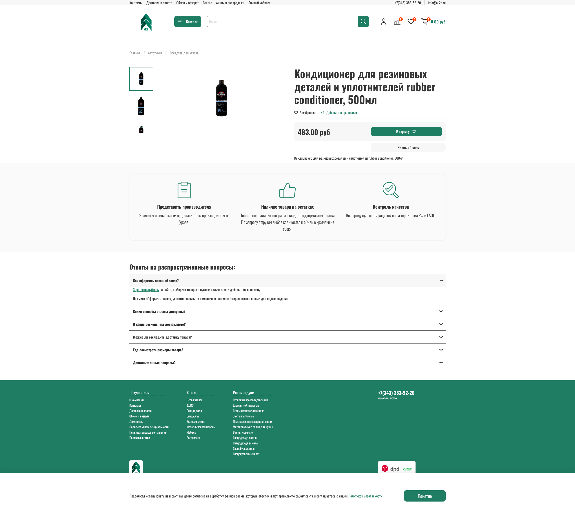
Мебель (191, 432)
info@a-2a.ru (437, 2)
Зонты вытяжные (243, 416)
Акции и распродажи (230, 2)
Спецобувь (193, 416)
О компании (136, 399)
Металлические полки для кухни (253, 426)
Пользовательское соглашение (147, 432)
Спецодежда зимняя (245, 443)
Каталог (191, 21)
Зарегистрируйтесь (146, 289)
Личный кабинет (259, 2)
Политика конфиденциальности (149, 426)
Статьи (207, 2)
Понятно (425, 496)
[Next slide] (141, 127)
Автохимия (155, 53)
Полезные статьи (139, 437)
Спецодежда (194, 410)
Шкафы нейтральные (246, 405)
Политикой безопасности (365, 496)
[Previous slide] (164, 100)
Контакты (135, 2)
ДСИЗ (190, 405)
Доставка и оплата (159, 2)
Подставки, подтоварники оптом (252, 421)
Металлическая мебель (201, 426)
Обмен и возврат (187, 2)
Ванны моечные (243, 432)
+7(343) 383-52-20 (408, 2)
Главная (134, 53)
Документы (136, 421)
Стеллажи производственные (250, 399)
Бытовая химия (196, 421)
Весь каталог (194, 399)
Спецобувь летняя (243, 448)
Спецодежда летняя (245, 437)
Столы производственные (248, 410)
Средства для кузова (184, 53)
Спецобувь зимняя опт (246, 453)
